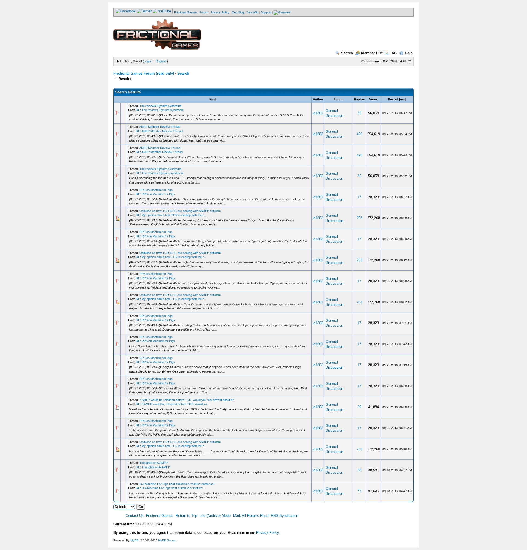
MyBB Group (166, 540)
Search (347, 53)
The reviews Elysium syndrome (160, 106)
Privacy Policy (220, 12)
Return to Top (186, 516)
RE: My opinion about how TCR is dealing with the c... (171, 215)
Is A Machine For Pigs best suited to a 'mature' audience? (177, 484)
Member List (371, 53)
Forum (203, 12)
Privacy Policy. (268, 533)
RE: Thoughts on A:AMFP (153, 467)
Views (373, 99)
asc (402, 99)
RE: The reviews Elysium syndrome (160, 110)
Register (161, 61)
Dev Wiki (252, 12)
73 (359, 491)
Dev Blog (238, 12)
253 (359, 218)
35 (359, 113)
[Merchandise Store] (282, 12)
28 (359, 470)
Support (266, 12)
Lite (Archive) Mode (215, 516)
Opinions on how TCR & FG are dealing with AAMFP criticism (180, 211)
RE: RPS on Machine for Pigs (155, 194)
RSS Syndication (284, 516)
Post (212, 99)
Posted (393, 99)
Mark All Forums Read (250, 516)
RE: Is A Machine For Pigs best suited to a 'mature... (170, 488)
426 (359, 134)
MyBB (134, 540)
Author (318, 99)
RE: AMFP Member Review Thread (159, 131)
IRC (394, 53)
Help (409, 53)
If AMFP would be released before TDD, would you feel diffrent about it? (186, 400)
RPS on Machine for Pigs (156, 189)
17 (359, 197)
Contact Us (135, 516)
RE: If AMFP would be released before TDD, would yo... (172, 404)
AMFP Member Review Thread (159, 126)
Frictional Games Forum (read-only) (143, 73)
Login (147, 61)
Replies (359, 99)
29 (359, 407)
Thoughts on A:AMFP (153, 462)
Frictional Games (185, 12)
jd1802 (318, 113)
